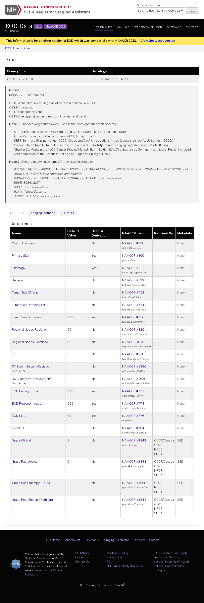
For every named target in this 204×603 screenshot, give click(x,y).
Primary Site (20, 255)
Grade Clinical (21, 440)
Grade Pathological (25, 461)
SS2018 (18, 428)
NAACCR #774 (133, 403)
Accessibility (115, 557)
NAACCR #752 (133, 292)
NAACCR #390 (133, 243)
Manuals (123, 27)
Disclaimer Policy (117, 553)
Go (192, 11)
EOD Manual (92, 540)
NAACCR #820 (133, 329)
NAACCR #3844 (134, 461)
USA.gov (159, 570)
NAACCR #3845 (134, 500)
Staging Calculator (148, 27)
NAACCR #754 (133, 305)
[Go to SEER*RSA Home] (50, 9)
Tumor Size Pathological (28, 305)
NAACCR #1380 (134, 366)
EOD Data (35, 26)
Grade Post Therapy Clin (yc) (32, 483)
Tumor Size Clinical (25, 292)
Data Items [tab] (16, 213)
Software (174, 27)
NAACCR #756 (133, 317)
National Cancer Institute (169, 566)
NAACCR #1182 (134, 354)
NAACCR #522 (133, 268)
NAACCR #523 (133, 280)
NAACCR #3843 (134, 440)
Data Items (21, 224)
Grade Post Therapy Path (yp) (32, 500)
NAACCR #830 (133, 342)
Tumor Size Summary (26, 317)
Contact (192, 27)
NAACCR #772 (133, 391)
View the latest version (157, 41)
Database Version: (148, 5)
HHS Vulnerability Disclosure (125, 566)
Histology (18, 268)
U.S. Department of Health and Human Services (170, 555)
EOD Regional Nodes (26, 403)
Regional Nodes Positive (29, 329)
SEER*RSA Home (82, 555)
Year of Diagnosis (24, 243)
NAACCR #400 (133, 255)
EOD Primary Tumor (25, 391)
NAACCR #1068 (134, 483)
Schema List (103, 27)
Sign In (198, 3)
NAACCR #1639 (134, 379)
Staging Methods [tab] (43, 213)
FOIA (110, 562)
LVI (14, 354)
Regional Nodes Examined (30, 342)
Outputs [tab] (68, 213)
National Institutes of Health (171, 562)
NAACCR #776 (133, 416)
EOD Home (12, 48)
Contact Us (82, 562)
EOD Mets (19, 416)
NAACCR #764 (133, 428)
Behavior (18, 280)
